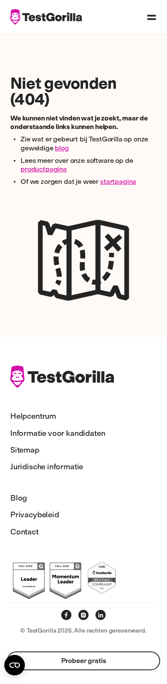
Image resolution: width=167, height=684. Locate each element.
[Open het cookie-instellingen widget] (14, 665)
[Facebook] (66, 615)
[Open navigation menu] (151, 17)
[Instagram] (83, 615)
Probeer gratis (83, 661)
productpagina (44, 169)
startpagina (118, 181)
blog (62, 148)
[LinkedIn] (100, 615)
